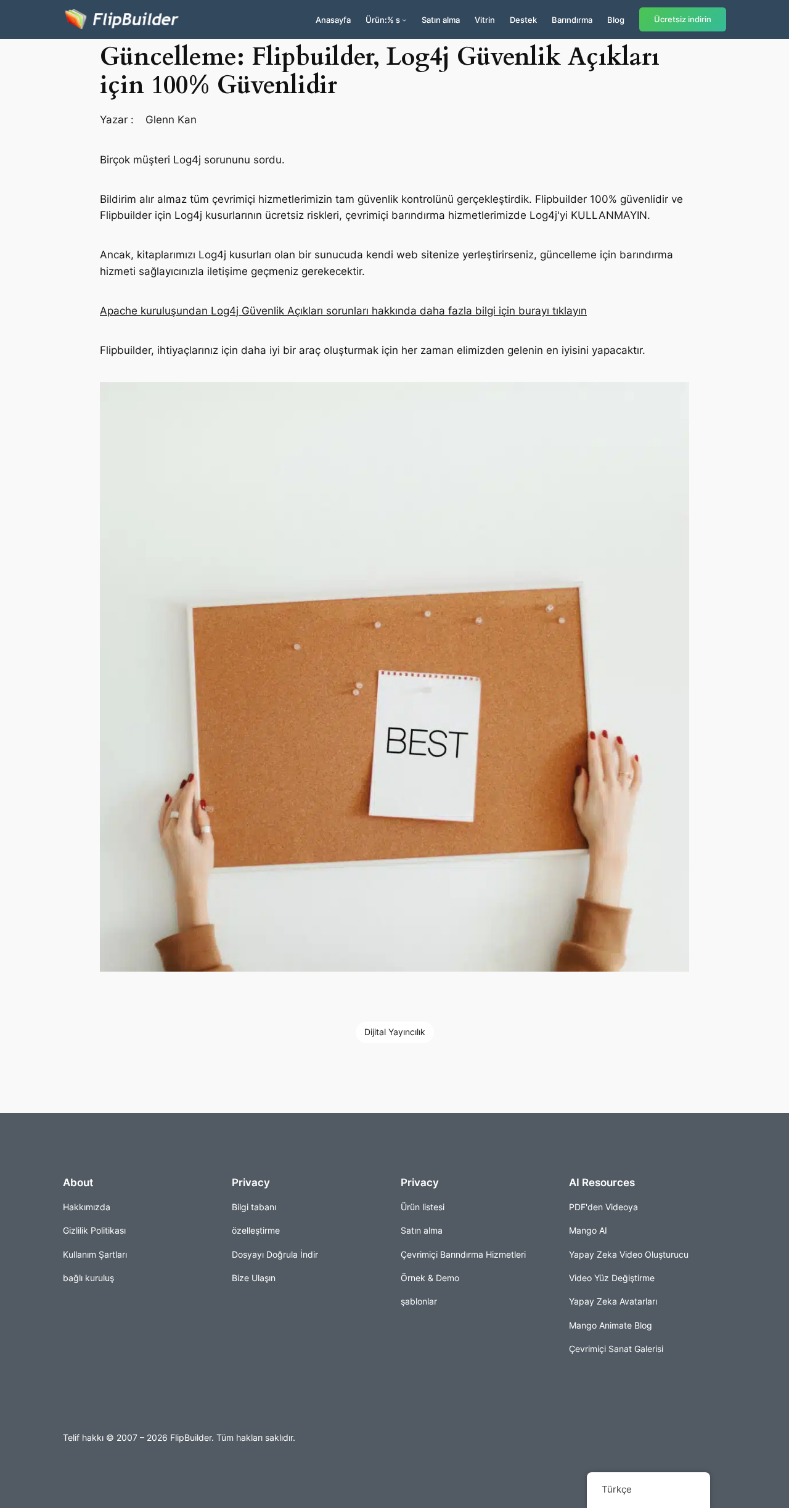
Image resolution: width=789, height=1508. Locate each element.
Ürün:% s (383, 20)
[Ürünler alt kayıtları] (404, 19)
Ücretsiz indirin (682, 19)
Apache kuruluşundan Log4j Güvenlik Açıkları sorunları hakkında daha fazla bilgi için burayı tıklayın (343, 311)
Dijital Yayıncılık (394, 1032)
